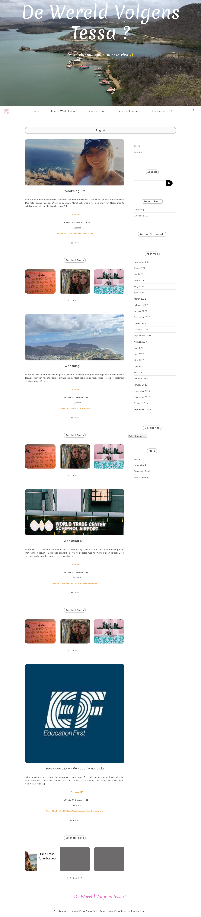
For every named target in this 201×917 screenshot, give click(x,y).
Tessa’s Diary (96, 111)
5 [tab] (78, 300)
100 (59, 583)
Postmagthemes (139, 911)
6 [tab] (81, 300)
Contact (138, 152)
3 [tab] (73, 300)
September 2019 (142, 409)
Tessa (137, 145)
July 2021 (138, 274)
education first (83, 811)
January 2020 (140, 384)
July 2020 (138, 348)
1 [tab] (68, 300)
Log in (137, 458)
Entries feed (140, 465)
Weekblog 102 (74, 191)
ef (91, 811)
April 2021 (139, 292)
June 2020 (139, 354)
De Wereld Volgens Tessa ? (100, 22)
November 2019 (142, 397)
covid (84, 408)
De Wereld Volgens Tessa (87, 583)
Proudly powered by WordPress (69, 911)
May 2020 (139, 360)
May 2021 (139, 286)
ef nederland (98, 811)
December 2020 (142, 317)
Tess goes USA (162, 111)
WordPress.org (141, 477)
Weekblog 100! (74, 541)
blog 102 (86, 233)
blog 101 (78, 408)
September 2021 (142, 262)
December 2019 (142, 391)
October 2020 (141, 329)
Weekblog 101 (75, 366)
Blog (80, 233)
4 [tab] (76, 300)
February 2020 (141, 378)
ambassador (72, 233)
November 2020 (142, 323)
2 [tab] (70, 300)
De (92, 233)
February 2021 (141, 305)
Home (35, 111)
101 (67, 408)
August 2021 (140, 268)
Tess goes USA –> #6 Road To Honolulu (75, 768)
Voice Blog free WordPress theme (110, 911)
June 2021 (139, 280)
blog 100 (69, 583)
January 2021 (140, 311)
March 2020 (140, 372)
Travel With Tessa (63, 111)
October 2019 (141, 403)
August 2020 (140, 341)
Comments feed (142, 471)
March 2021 (140, 298)
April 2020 (139, 366)
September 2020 (142, 335)
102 (64, 233)
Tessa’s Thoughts (129, 111)
